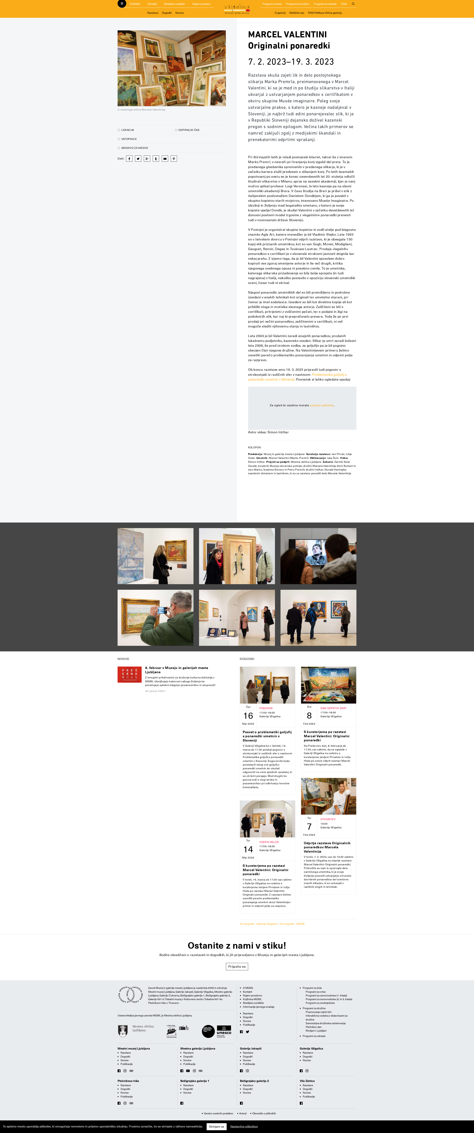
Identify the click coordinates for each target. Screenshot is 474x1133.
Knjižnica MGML (252, 999)
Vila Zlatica (307, 1081)
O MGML (135, 4)
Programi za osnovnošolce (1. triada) (326, 995)
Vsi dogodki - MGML (292, 924)
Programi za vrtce (316, 991)
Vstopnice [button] (129, 139)
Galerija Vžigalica (311, 1048)
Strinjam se (216, 1127)
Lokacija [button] (127, 130)
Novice (179, 12)
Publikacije (249, 1024)
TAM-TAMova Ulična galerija (325, 12)
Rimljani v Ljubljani (316, 1030)
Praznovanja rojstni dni (318, 1012)
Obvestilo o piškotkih (264, 1113)
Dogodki (167, 12)
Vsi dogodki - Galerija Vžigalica (258, 924)
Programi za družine (297, 4)
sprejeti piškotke (322, 405)
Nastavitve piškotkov (244, 1126)
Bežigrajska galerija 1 (194, 1081)
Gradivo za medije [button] (134, 148)
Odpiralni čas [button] (189, 130)
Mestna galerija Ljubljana (197, 1048)
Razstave (152, 12)
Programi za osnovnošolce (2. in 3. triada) (329, 999)
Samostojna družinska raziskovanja (326, 1023)
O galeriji (280, 12)
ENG (344, 4)
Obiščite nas (296, 12)
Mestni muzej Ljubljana (134, 1048)
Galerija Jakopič (251, 1048)
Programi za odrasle (325, 4)
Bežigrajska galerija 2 (254, 1081)
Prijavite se (237, 966)
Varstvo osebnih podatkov (218, 1113)
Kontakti (152, 4)
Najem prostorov (252, 995)
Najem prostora (201, 4)
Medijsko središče (174, 4)
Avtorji (242, 1113)
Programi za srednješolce (320, 1003)
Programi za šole (272, 4)
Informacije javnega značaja (258, 1006)
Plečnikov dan (314, 1027)
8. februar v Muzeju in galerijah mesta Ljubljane (176, 670)
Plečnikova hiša (128, 1081)
